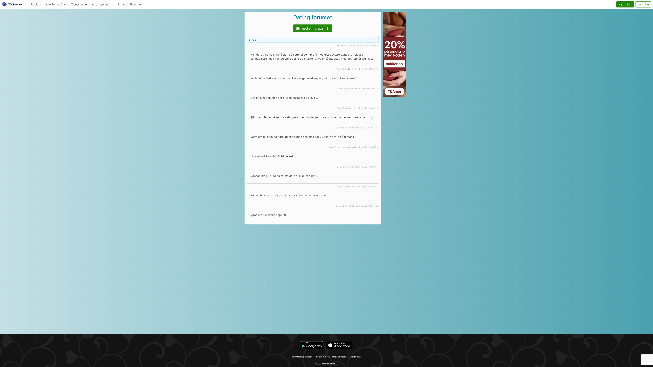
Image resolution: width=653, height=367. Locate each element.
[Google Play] (312, 345)
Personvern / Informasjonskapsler (331, 357)
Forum (121, 4)
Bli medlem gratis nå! (312, 28)
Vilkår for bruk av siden (302, 357)
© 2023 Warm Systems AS (326, 364)
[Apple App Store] (339, 345)
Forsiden (36, 4)
